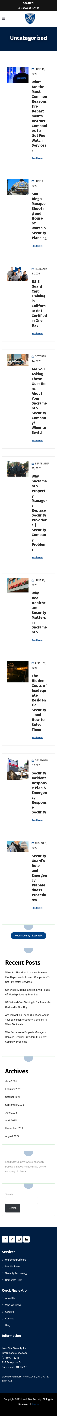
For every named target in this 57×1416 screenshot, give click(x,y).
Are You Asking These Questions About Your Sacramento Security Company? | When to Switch (27, 1020)
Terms (35, 1404)
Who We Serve (13, 1305)
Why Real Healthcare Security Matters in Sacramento (39, 612)
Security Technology (16, 1273)
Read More (37, 158)
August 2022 (12, 1136)
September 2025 (14, 1104)
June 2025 (11, 1112)
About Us (10, 1298)
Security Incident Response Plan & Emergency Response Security (39, 792)
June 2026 (11, 1081)
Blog (7, 1325)
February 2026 (13, 1089)
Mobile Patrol (12, 1266)
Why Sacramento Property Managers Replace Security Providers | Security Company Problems (26, 1037)
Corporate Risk (13, 1280)
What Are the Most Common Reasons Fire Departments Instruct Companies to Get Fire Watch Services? (39, 116)
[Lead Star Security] (30, 19)
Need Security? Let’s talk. (29, 935)
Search (9, 1194)
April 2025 (11, 1120)
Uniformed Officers (15, 1259)
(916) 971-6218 (30, 8)
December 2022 (14, 1128)
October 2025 (12, 1096)
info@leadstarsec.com (14, 1353)
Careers (9, 1311)
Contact (9, 1318)
